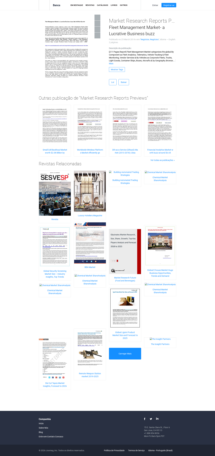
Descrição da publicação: (120, 48)
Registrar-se (168, 5)
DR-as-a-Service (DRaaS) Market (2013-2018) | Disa (125, 151)
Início (41, 423)
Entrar (155, 5)
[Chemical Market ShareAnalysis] (160, 172)
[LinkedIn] (157, 419)
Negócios (145, 39)
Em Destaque (76, 5)
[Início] (44, 5)
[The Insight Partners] (160, 338)
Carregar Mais (125, 353)
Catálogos (102, 5)
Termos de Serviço (136, 450)
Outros (123, 5)
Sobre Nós (43, 427)
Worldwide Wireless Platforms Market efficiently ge (90, 151)
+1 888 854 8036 (151, 433)
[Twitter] (151, 419)
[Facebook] (145, 419)
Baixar (124, 82)
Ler (112, 82)
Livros (114, 5)
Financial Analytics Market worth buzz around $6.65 (160, 151)
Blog (41, 432)
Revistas (90, 5)
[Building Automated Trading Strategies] (125, 173)
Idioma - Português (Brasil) (160, 450)
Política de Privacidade (114, 450)
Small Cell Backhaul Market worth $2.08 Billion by (55, 151)
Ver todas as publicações (161, 160)
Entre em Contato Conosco (51, 436)
